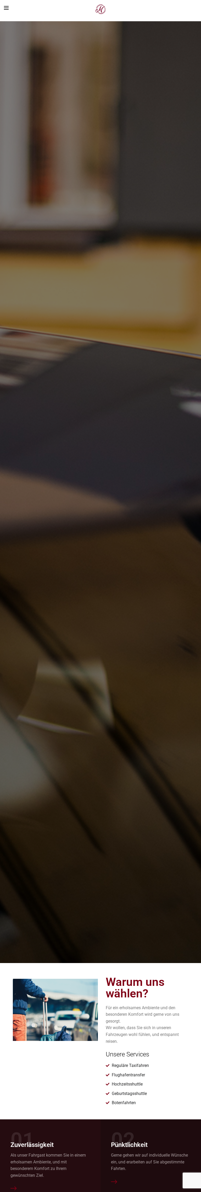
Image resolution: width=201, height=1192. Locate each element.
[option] (100, 492)
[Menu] (6, 8)
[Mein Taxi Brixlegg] (100, 9)
